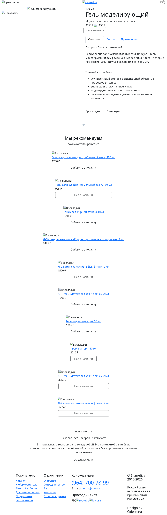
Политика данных (55, 496)
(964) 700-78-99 (90, 482)
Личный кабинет (26, 488)
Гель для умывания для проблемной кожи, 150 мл (83, 157)
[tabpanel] (125, 79)
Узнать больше (83, 460)
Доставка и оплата (27, 492)
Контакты (50, 492)
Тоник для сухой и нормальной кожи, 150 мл (83, 184)
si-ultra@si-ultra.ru (91, 488)
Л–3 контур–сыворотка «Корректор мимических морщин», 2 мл (83, 239)
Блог (47, 488)
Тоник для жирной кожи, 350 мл (83, 212)
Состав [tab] (111, 39)
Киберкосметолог (27, 484)
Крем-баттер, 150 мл (83, 348)
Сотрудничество (54, 484)
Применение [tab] (129, 39)
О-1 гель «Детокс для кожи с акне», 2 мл (83, 294)
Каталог (21, 480)
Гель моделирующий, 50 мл (83, 321)
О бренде (50, 480)
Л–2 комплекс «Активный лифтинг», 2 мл (83, 266)
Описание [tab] (94, 39)
